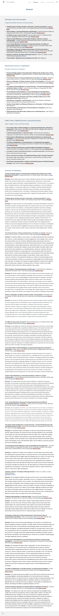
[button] (57, 2)
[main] (29, 8)
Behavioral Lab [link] (50, 2)
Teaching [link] (42, 2)
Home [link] (29, 2)
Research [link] (35, 2)
